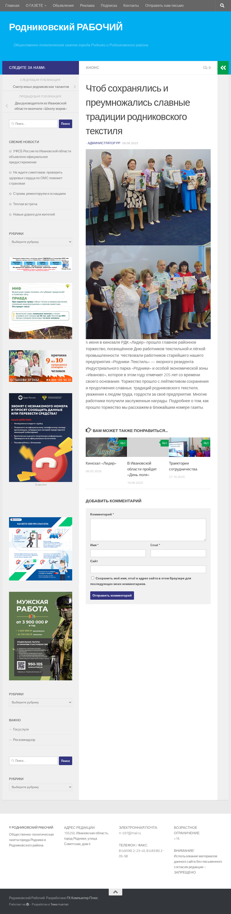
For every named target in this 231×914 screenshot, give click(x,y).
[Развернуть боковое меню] (223, 68)
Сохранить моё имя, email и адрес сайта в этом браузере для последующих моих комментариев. (140, 581)
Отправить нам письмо (164, 5)
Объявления (63, 5)
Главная (12, 5)
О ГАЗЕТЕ (34, 5)
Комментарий (102, 514)
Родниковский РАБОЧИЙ (65, 27)
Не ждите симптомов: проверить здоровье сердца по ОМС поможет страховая (35, 178)
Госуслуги (21, 729)
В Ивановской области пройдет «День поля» (142, 469)
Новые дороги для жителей (34, 214)
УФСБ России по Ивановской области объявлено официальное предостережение (40, 156)
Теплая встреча (25, 204)
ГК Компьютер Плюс (82, 898)
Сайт (94, 561)
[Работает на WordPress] (27, 904)
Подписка (109, 5)
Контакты (131, 5)
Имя (94, 545)
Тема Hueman (60, 904)
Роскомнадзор (24, 740)
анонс (92, 68)
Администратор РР (104, 143)
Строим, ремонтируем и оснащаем (39, 194)
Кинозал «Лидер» (101, 463)
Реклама (87, 5)
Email (155, 545)
